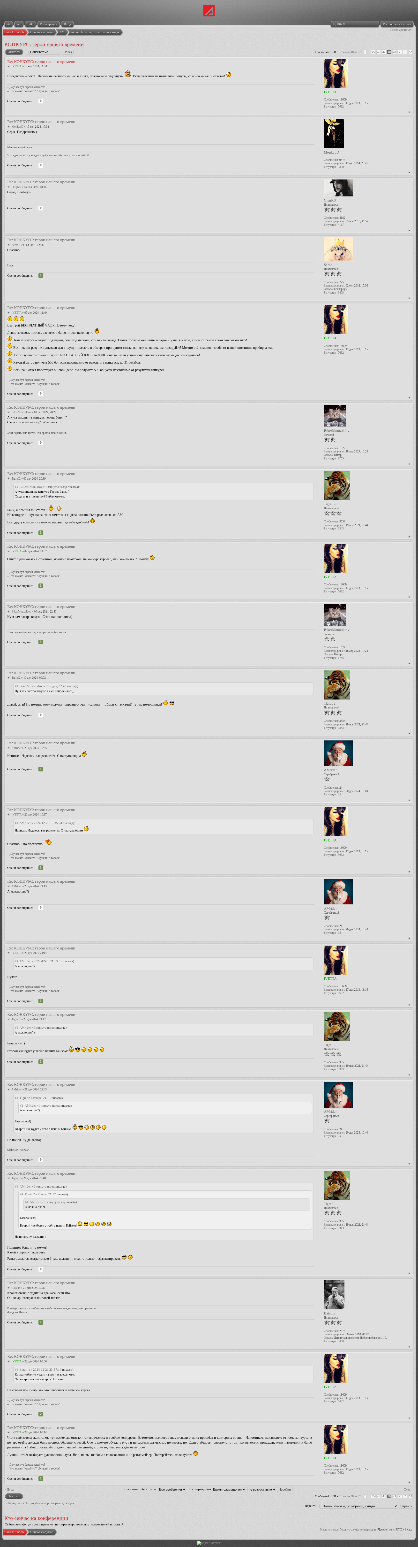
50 (399, 52)
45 (373, 52)
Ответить (14, 52)
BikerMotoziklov (21, 412)
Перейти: (311, 1506)
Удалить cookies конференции (358, 1529)
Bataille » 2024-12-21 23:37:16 (40, 1369)
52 (410, 52)
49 (394, 52)
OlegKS (16, 187)
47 (383, 52)
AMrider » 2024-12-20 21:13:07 (41, 961)
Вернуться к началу (409, 112)
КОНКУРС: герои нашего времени (44, 44)
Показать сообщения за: (141, 1489)
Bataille (16, 1288)
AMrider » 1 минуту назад (37, 1027)
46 (378, 52)
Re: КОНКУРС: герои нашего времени (41, 61)
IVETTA (17, 66)
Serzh (15, 245)
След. (407, 1489)
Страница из (350, 52)
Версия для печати (401, 29)
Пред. (11, 1489)
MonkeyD (17, 126)
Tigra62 (16, 478)
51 (405, 52)
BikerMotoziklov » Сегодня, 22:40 (43, 686)
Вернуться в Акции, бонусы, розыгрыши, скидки (41, 1503)
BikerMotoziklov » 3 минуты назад (43, 487)
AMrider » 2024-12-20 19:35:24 (41, 823)
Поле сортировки (199, 1489)
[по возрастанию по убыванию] (270, 1489)
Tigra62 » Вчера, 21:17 (35, 1098)
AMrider (16, 748)
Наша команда (329, 1529)
